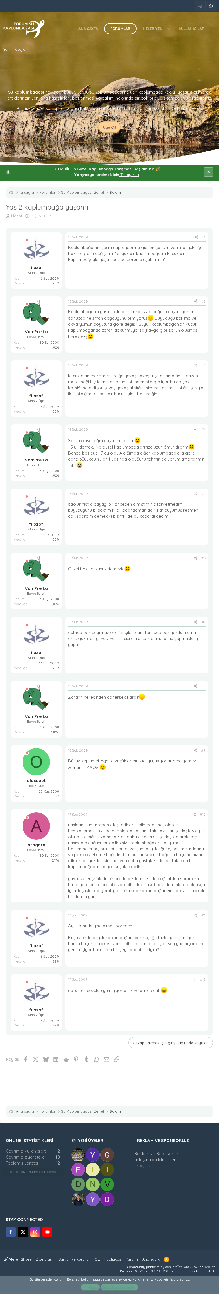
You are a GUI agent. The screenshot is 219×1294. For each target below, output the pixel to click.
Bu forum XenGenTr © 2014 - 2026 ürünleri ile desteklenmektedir (168, 1271)
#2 (203, 301)
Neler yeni (153, 28)
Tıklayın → (129, 174)
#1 (204, 237)
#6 (203, 558)
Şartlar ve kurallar (74, 1259)
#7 (204, 622)
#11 (203, 915)
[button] (168, 28)
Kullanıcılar (191, 28)
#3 (203, 365)
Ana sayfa (88, 28)
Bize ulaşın (45, 1259)
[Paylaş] (196, 237)
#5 (203, 493)
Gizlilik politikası (108, 1259)
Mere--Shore (20, 1259)
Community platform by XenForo (171, 1267)
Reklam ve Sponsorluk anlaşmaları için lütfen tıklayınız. (156, 1159)
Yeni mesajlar (15, 49)
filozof (16, 216)
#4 (204, 429)
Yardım (132, 1259)
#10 (203, 814)
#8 (203, 686)
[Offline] (27, 240)
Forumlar (120, 28)
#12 (203, 979)
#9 (203, 750)
